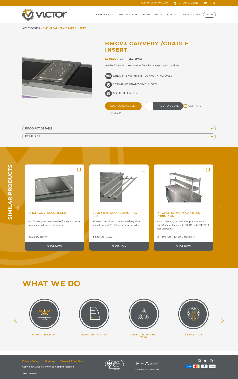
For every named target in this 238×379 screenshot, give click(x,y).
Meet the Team (192, 15)
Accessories (31, 28)
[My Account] (205, 3)
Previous (18, 207)
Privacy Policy (30, 361)
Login (209, 15)
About (146, 15)
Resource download (154, 3)
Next (220, 207)
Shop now (54, 246)
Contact (172, 15)
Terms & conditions (72, 361)
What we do (126, 15)
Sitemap (49, 361)
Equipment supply (94, 335)
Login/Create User (123, 106)
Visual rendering (44, 335)
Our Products (101, 15)
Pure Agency (32, 373)
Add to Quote (169, 106)
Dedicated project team (144, 336)
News (158, 15)
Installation (193, 335)
